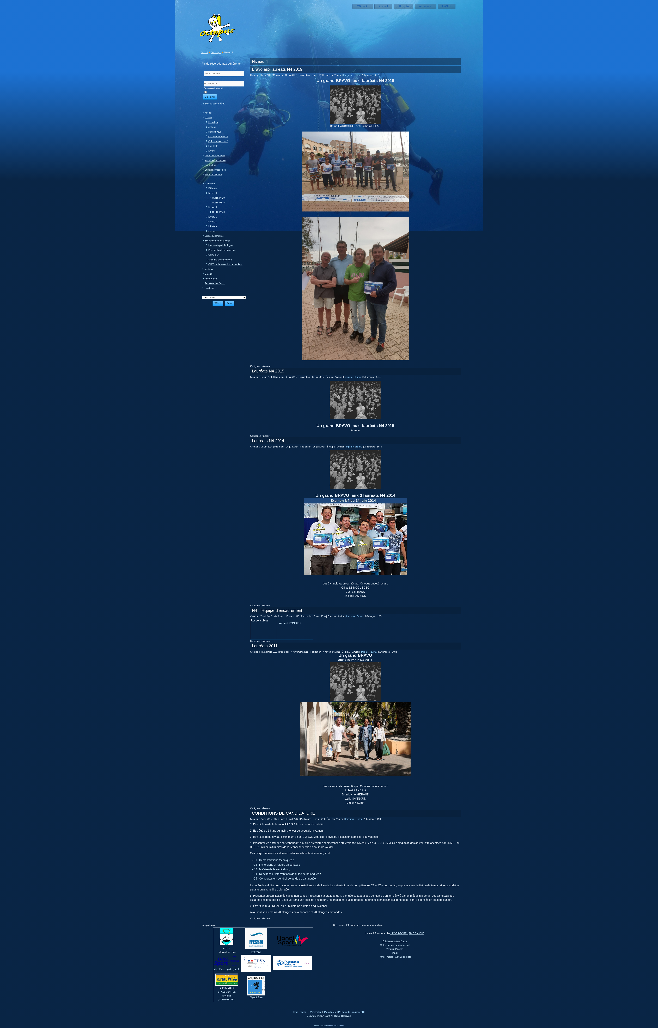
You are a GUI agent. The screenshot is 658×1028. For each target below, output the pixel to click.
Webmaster (315, 1012)
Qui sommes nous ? (218, 141)
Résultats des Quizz (215, 283)
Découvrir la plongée (215, 155)
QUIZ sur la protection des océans (225, 264)
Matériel (208, 274)
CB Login (362, 6)
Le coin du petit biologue (220, 245)
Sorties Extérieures (214, 236)
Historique (213, 122)
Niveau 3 (212, 217)
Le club (208, 117)
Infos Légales (299, 1012)
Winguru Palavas (394, 949)
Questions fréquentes (215, 170)
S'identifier (210, 97)
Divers (211, 150)
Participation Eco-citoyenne (222, 250)
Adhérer (212, 127)
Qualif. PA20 (218, 198)
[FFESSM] (256, 948)
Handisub (209, 288)
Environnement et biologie (217, 240)
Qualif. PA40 (218, 212)
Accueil (383, 6)
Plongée (403, 6)
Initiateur (212, 226)
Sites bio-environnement (220, 259)
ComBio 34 (213, 255)
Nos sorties (210, 165)
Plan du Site (330, 1012)
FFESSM (256, 952)
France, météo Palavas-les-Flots (395, 957)
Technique (216, 52)
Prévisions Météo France (394, 941)
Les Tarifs (213, 146)
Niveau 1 (212, 193)
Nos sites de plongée (215, 160)
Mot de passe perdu (215, 103)
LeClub (446, 6)
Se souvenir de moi (213, 88)
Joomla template (320, 1025)
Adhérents (425, 6)
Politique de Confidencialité (351, 1012)
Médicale (209, 269)
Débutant (212, 188)
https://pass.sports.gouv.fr (227, 969)
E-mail (357, 75)
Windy (395, 953)
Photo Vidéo (211, 278)
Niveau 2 (212, 207)
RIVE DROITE (399, 933)
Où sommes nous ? (218, 136)
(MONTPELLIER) (226, 999)
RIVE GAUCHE (416, 933)
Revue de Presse (213, 174)
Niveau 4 (212, 221)
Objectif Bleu (256, 997)
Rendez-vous (214, 131)
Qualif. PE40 (218, 202)
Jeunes (212, 231)
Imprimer (348, 75)
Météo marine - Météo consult (395, 945)
